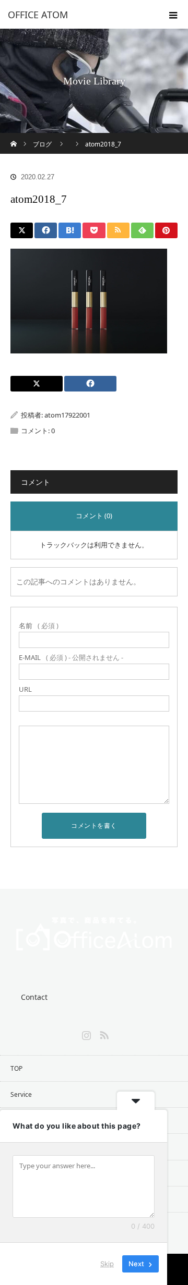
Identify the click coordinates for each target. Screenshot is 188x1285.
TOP (16, 1068)
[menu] (173, 14)
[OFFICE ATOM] (78, 14)
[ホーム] (13, 137)
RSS (103, 1033)
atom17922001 (67, 415)
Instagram (85, 1033)
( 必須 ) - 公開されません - (71, 657)
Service (21, 1094)
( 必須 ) (38, 625)
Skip (107, 1263)
